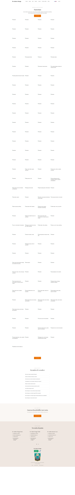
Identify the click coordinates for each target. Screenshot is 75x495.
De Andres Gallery (44, 1)
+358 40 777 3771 (50, 436)
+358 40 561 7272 (33, 436)
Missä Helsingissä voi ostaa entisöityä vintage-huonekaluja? (32, 390)
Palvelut (27, 1)
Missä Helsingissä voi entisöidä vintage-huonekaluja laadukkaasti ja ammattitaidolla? (36, 395)
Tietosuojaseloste (41, 465)
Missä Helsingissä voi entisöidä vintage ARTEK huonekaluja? (33, 393)
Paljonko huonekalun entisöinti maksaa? (30, 383)
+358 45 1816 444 (15, 436)
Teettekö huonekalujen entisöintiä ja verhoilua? (31, 376)
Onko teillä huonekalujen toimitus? (29, 388)
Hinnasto (39, 1)
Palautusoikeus (36, 465)
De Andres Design (16, 1)
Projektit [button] (36, 1)
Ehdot (32, 465)
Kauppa (30, 1)
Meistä (48, 1)
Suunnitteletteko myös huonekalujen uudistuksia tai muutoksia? (33, 381)
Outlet (32, 1)
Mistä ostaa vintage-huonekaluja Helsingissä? (31, 374)
